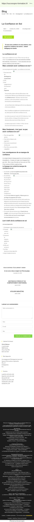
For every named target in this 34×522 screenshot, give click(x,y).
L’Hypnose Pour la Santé (11, 449)
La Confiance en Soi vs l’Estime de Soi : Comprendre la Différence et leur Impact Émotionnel (17, 458)
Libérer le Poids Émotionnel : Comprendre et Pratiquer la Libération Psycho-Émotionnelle (17, 501)
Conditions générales (11, 515)
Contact (3, 515)
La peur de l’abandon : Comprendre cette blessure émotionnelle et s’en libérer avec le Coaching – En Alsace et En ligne (17, 456)
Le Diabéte (26, 509)
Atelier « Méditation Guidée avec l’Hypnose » (17, 490)
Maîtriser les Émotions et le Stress (16, 445)
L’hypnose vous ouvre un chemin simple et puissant (16, 432)
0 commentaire (7, 30)
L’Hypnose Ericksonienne (17, 444)
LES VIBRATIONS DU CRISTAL (16, 485)
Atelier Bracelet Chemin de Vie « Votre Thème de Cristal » (16, 472)
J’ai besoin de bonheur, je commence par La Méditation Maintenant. (16, 462)
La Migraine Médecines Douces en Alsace (13, 504)
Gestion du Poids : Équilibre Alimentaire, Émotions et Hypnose (16, 448)
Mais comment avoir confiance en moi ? (17, 66)
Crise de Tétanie (26, 506)
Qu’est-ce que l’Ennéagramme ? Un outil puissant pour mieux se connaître (17, 430)
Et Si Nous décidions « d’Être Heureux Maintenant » (16, 465)
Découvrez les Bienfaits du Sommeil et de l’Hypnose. (16, 446)
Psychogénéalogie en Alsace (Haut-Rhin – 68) (16, 437)
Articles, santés (17, 499)
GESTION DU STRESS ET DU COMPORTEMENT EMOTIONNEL (17, 282)
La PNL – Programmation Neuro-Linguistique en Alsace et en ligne (16, 433)
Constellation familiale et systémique (16, 439)
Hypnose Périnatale (22, 449)
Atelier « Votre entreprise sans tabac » (24, 494)
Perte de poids (12, 497)
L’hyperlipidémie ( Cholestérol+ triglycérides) (12, 506)
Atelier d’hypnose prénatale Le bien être (16, 478)
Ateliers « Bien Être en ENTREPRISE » (17, 493)
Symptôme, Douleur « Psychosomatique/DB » (17, 440)
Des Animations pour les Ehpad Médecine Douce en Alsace (16, 484)
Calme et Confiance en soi (17, 466)
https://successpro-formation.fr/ (15, 3)
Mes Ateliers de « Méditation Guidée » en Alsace (16, 481)
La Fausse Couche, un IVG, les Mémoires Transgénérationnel (16, 502)
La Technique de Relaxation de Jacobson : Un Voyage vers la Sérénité (17, 451)
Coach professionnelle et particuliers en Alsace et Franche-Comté (17, 425)
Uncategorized (26, 28)
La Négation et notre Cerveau (21, 463)
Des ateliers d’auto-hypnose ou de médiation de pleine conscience (16, 482)
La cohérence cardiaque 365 (8, 494)
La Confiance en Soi (28, 13)
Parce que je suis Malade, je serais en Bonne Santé (16, 510)
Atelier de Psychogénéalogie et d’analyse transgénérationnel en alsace (17, 474)
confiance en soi (10, 97)
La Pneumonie (26, 512)
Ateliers (17, 469)
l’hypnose (6, 90)
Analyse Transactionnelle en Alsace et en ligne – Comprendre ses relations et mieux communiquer (17, 436)
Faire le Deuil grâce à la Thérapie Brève (13, 512)
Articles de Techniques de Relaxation (17, 487)
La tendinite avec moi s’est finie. (16, 507)
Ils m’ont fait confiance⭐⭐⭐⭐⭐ (24, 515)
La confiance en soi (10, 54)
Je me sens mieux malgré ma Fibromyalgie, (17, 271)
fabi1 (4, 28)
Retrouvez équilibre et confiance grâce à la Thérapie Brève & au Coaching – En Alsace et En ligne (17, 423)
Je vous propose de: (8, 224)
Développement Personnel (17, 454)
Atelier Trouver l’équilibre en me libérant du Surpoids (16, 489)
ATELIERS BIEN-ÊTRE (17, 291)
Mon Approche (17, 428)
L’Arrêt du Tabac (20, 497)
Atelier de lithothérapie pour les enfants (16, 479)
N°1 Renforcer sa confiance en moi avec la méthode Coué (16, 460)
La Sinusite (26, 504)
